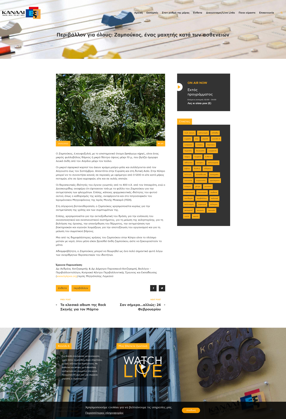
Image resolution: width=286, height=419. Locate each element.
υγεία (186, 216)
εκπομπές (214, 174)
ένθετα (62, 288)
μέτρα (197, 186)
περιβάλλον (81, 288)
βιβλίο (187, 169)
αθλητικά (188, 163)
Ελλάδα (215, 133)
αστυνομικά (213, 163)
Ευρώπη (187, 139)
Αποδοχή (191, 410)
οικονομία (202, 192)
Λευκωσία (200, 151)
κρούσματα (215, 180)
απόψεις (200, 163)
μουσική (207, 186)
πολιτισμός (189, 204)
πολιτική (214, 198)
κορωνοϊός (201, 180)
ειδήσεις (207, 169)
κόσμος (187, 186)
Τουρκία (197, 157)
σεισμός (200, 210)
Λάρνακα (211, 145)
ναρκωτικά (189, 192)
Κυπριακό (188, 145)
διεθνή (197, 169)
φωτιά (195, 216)
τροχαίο (211, 210)
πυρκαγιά (202, 204)
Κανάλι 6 (216, 139)
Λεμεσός (188, 151)
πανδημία (188, 198)
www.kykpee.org (67, 276)
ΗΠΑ (196, 139)
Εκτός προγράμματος (200, 92)
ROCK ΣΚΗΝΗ (189, 133)
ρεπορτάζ (188, 210)
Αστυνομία (203, 133)
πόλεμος (214, 204)
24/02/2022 (63, 143)
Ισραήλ (205, 139)
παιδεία (213, 192)
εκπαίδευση (201, 174)
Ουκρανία (212, 151)
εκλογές (188, 174)
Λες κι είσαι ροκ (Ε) (199, 103)
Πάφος (187, 157)
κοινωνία (188, 180)
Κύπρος (199, 145)
